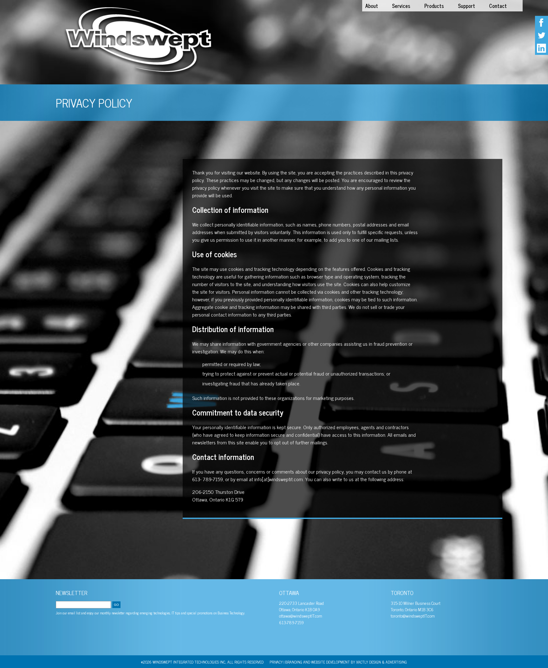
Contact (498, 6)
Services (401, 6)
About (371, 6)
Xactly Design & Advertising (381, 662)
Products (434, 6)
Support (466, 6)
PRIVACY (276, 662)
